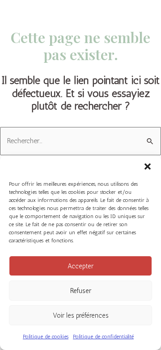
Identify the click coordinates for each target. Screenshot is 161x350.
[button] (147, 166)
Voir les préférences (81, 315)
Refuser (80, 291)
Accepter (80, 266)
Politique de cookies (45, 336)
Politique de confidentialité (103, 336)
